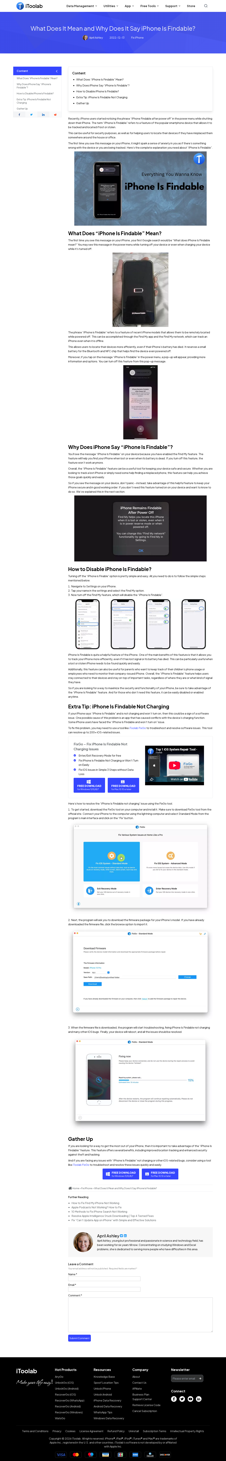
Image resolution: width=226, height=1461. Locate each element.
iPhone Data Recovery (107, 1400)
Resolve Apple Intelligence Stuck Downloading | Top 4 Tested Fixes (112, 1216)
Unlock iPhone (102, 1388)
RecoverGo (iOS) (65, 1394)
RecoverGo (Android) (68, 1406)
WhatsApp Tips (103, 1412)
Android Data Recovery (108, 1406)
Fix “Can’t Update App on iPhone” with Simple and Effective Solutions (113, 1220)
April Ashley (96, 37)
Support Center (142, 1399)
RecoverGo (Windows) (69, 1412)
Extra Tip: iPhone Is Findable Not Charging (101, 97)
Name (72, 1274)
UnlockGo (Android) (67, 1388)
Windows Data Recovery (109, 1418)
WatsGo (60, 1418)
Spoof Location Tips (106, 1382)
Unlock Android (103, 1394)
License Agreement (91, 1431)
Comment (75, 1295)
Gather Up (82, 103)
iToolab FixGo (137, 728)
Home (76, 1188)
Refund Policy (116, 1431)
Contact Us (139, 1382)
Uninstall (134, 1431)
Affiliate (137, 1388)
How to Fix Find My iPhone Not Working (95, 1203)
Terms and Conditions (35, 1431)
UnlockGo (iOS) (64, 1382)
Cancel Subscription (144, 1411)
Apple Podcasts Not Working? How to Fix (96, 1207)
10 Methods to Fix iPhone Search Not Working (99, 1211)
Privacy (56, 1431)
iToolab (26, 1371)
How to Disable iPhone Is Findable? (97, 91)
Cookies (70, 1431)
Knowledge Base (104, 1376)
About (136, 1376)
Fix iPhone (137, 37)
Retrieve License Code (146, 1405)
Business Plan (140, 1394)
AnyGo (59, 1376)
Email (72, 1284)
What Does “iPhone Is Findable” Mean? (100, 79)
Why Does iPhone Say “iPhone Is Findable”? (103, 85)
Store (191, 6)
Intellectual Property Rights (187, 1431)
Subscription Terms (154, 1431)
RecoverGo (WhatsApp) (69, 1400)
